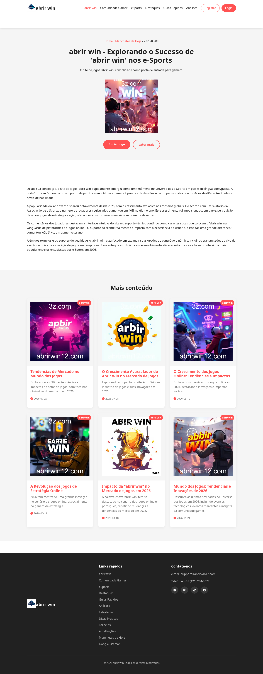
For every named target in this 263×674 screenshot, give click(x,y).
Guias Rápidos (173, 8)
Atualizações (107, 631)
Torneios (105, 625)
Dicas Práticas (108, 619)
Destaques (152, 8)
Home (108, 41)
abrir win (90, 8)
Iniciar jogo (117, 144)
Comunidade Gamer (114, 8)
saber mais (146, 145)
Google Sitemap (110, 644)
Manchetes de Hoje (128, 41)
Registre (210, 8)
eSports (136, 8)
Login (229, 8)
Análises (191, 8)
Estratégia (106, 612)
